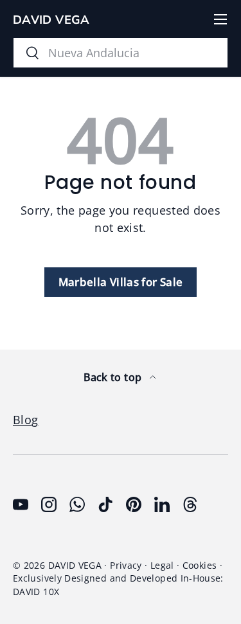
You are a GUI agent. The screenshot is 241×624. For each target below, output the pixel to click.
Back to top (114, 377)
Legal (162, 565)
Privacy (126, 565)
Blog (25, 419)
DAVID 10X (36, 592)
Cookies (200, 565)
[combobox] (120, 52)
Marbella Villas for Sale (120, 281)
